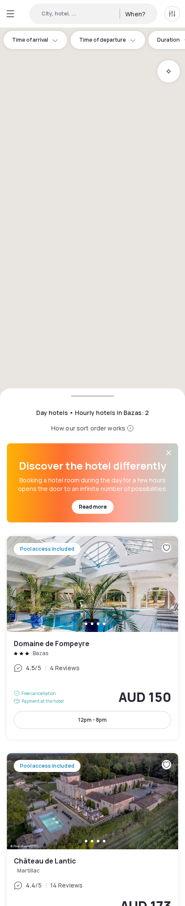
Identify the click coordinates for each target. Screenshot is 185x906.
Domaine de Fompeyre (92, 638)
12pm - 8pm (92, 719)
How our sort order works (88, 428)
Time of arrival (30, 39)
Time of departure (102, 39)
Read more (93, 506)
